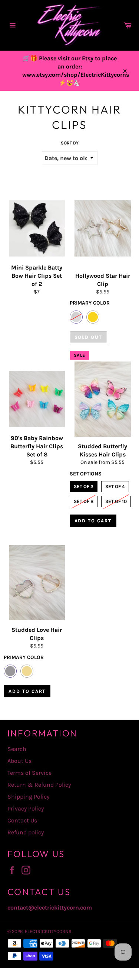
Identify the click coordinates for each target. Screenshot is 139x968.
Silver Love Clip (10, 671)
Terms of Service (29, 772)
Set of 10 (116, 500)
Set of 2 (83, 485)
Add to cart (93, 520)
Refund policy (25, 832)
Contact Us (22, 820)
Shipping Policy (28, 796)
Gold (92, 317)
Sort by (70, 143)
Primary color (90, 303)
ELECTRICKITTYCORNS (48, 931)
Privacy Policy (25, 808)
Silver (76, 317)
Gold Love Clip (26, 671)
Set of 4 (115, 485)
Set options (86, 474)
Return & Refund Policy (39, 784)
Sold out (89, 337)
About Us (19, 760)
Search (16, 748)
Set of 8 (83, 500)
